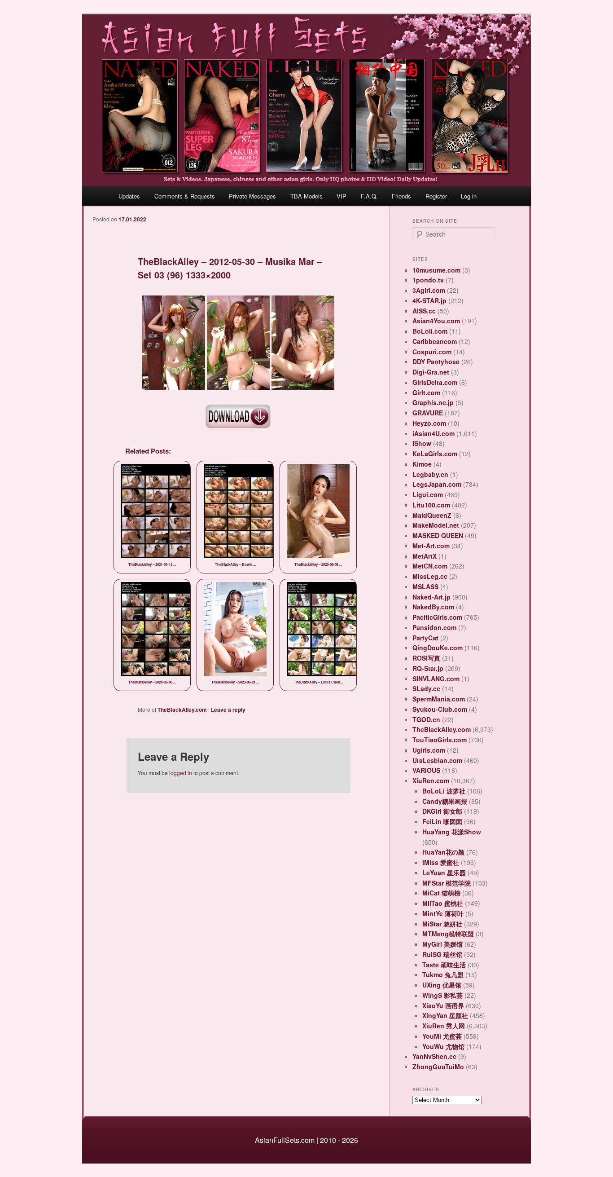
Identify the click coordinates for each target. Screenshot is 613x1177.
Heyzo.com (429, 423)
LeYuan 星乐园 (444, 872)
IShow (421, 443)
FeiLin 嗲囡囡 (442, 821)
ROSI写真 (426, 657)
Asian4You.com (436, 320)
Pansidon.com (434, 627)
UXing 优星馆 (441, 984)
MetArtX (424, 555)
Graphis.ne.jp (433, 402)
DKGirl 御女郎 (442, 811)
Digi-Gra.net (430, 371)
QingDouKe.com (437, 647)
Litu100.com (431, 504)
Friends (401, 196)
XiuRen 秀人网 (443, 1025)
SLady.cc (426, 688)
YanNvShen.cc (434, 1056)
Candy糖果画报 (444, 801)
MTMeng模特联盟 (448, 933)
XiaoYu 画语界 (443, 1005)
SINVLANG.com (436, 678)
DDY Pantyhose (436, 361)
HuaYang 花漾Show (451, 831)
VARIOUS (426, 770)
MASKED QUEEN (437, 535)
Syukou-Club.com (439, 709)
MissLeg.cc (429, 576)
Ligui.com (427, 494)
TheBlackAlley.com (182, 709)
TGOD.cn (426, 719)
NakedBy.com (433, 606)
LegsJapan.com (436, 484)
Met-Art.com (431, 545)
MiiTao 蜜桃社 (442, 903)
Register (436, 196)
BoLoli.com (429, 330)
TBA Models (306, 196)
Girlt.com (426, 392)
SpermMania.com (438, 698)
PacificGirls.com (437, 617)
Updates (129, 196)
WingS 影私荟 (442, 995)
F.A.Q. (369, 196)
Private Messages (252, 196)
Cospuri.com (431, 351)
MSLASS (425, 586)
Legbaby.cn (430, 474)
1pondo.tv (428, 279)
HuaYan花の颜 (443, 851)
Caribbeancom (434, 341)
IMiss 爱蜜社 (440, 862)
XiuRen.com (430, 780)
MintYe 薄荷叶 (443, 913)
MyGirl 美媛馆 (442, 943)
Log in (469, 196)
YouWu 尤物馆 (443, 1046)
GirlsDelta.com (434, 382)
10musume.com (436, 269)
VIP (341, 196)
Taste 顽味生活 (444, 964)
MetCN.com (429, 565)
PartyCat (425, 637)
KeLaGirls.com (434, 453)
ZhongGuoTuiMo (438, 1066)
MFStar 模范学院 (446, 882)
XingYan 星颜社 (445, 1015)
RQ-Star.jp (427, 668)
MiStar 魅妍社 (442, 923)
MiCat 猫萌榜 (441, 892)
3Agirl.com (428, 290)
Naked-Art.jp (431, 596)
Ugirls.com (428, 749)
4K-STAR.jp (429, 300)
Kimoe (422, 463)
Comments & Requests (184, 196)
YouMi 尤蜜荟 (442, 1036)
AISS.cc (424, 310)
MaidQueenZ (431, 515)
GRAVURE (427, 412)
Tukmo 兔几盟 (443, 974)
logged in (180, 772)
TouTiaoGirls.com (439, 739)
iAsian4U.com (433, 433)
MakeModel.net (435, 524)
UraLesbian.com (437, 760)
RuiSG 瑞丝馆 (442, 954)
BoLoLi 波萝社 (443, 790)
